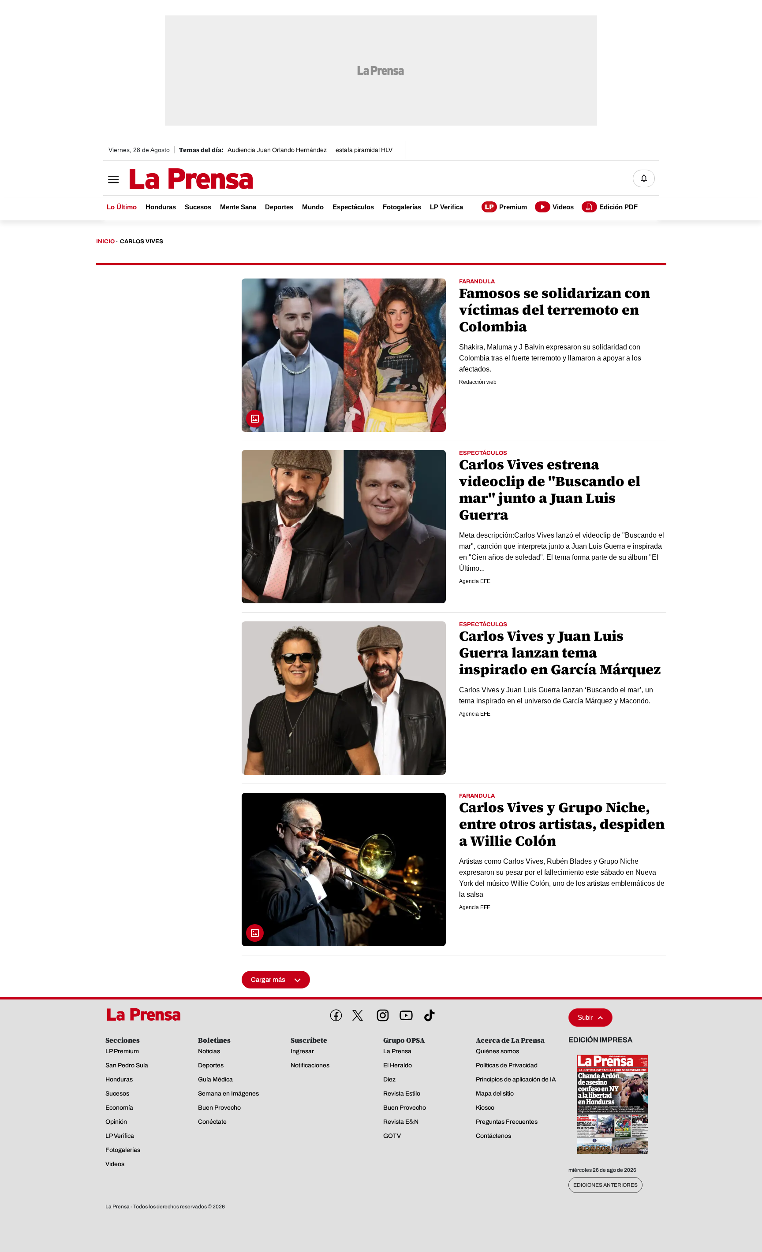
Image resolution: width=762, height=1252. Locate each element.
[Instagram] (381, 1013)
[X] (357, 1015)
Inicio (105, 241)
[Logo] (169, 179)
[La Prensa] (146, 1014)
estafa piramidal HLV (364, 150)
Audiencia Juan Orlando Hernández (277, 150)
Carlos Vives (141, 241)
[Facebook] (334, 1013)
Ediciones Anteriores (605, 1185)
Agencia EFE (474, 581)
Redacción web (478, 382)
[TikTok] (427, 1013)
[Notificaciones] (644, 178)
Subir (585, 1017)
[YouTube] (404, 1013)
